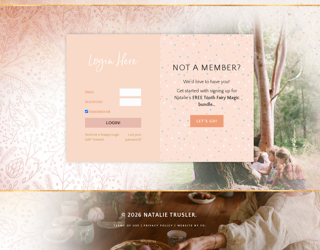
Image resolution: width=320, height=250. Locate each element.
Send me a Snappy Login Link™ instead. (102, 137)
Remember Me (100, 112)
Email (89, 92)
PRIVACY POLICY (158, 225)
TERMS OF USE (127, 225)
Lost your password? (133, 137)
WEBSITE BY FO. (192, 225)
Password (94, 102)
